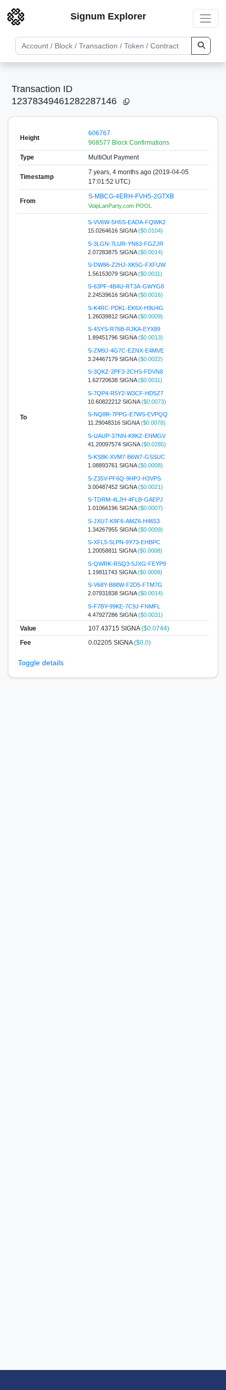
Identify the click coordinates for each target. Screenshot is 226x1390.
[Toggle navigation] (206, 18)
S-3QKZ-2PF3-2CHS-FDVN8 (125, 371)
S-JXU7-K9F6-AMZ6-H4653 (124, 521)
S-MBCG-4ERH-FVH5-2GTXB (131, 196)
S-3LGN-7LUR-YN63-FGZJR (125, 244)
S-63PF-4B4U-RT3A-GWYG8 (126, 286)
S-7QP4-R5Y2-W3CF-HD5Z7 (125, 393)
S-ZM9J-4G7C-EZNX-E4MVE (126, 350)
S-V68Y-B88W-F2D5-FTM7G (125, 585)
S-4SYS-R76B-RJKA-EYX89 (124, 329)
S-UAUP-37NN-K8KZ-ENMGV (127, 436)
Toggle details (41, 662)
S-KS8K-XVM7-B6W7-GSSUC (126, 457)
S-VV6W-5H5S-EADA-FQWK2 (127, 222)
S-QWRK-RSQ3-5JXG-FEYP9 (127, 564)
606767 (99, 133)
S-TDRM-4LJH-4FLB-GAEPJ (125, 499)
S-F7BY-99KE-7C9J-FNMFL (124, 606)
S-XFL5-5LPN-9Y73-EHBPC (124, 542)
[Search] (201, 46)
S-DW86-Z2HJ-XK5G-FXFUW (127, 265)
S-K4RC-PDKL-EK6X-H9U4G (125, 308)
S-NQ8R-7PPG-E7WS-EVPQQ (128, 414)
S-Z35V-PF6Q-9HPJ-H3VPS (124, 478)
